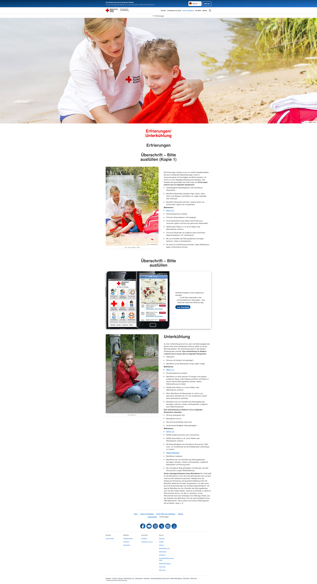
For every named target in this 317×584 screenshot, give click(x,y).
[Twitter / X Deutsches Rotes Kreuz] (161, 526)
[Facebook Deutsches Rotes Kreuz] (142, 526)
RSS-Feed (162, 567)
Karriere (163, 10)
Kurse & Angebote (188, 10)
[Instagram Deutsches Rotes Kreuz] (155, 526)
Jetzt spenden (110, 538)
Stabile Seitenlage (172, 452)
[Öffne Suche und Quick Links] (210, 10)
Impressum (162, 555)
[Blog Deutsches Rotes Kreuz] (168, 526)
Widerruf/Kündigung (165, 563)
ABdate (204, 10)
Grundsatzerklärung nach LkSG (166, 559)
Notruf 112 (170, 210)
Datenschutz (162, 552)
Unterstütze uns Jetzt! (174, 10)
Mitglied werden (128, 538)
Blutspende (126, 545)
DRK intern (162, 570)
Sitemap (161, 545)
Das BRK (198, 10)
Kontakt (161, 542)
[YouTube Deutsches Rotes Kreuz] (149, 526)
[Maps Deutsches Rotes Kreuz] (174, 526)
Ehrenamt (126, 542)
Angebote (144, 538)
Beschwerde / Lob (164, 548)
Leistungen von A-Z (147, 542)
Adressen (162, 538)
